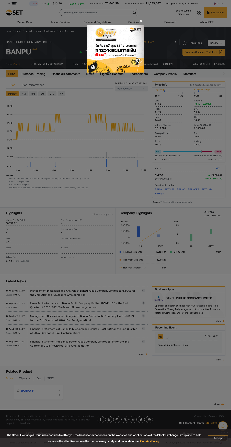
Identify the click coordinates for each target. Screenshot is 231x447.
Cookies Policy (149, 441)
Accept (218, 438)
